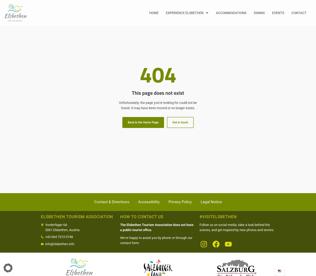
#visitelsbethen (218, 216)
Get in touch (180, 122)
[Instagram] (204, 244)
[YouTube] (228, 244)
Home (154, 13)
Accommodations (231, 13)
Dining (259, 13)
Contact (298, 13)
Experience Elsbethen (185, 13)
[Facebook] (216, 244)
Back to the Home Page (143, 122)
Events (278, 13)
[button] (8, 268)
